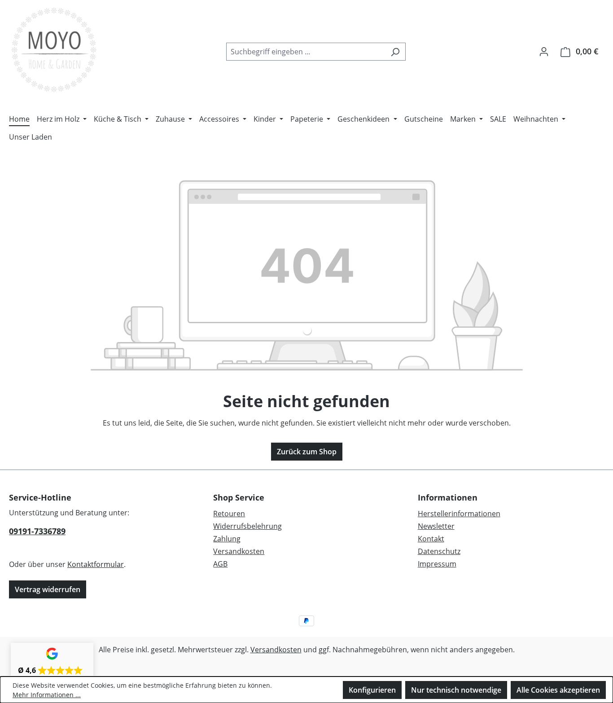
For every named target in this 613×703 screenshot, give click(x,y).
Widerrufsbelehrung (247, 526)
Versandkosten (238, 551)
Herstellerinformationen (459, 513)
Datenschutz (439, 551)
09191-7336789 (37, 531)
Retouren (229, 513)
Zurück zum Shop (307, 452)
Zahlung (227, 539)
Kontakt (431, 539)
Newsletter (436, 526)
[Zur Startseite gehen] (54, 50)
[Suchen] (395, 52)
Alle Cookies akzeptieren (558, 690)
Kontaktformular (95, 564)
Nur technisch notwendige (456, 690)
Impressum (437, 564)
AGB (220, 564)
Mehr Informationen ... (47, 694)
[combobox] (305, 52)
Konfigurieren (372, 690)
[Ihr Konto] (544, 51)
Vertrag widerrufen (47, 589)
